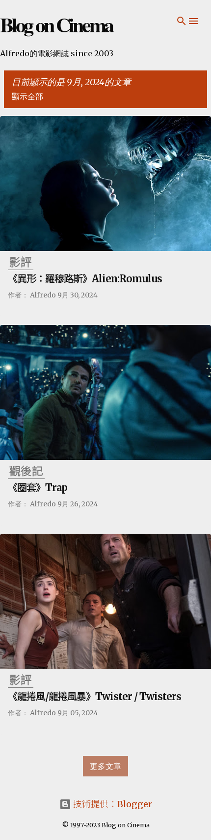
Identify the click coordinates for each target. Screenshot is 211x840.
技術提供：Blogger (111, 804)
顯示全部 (27, 96)
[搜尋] (181, 21)
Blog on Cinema (56, 24)
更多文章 (105, 766)
